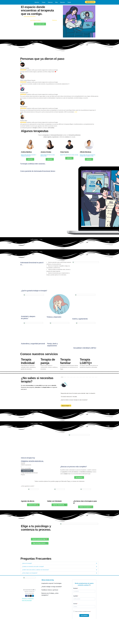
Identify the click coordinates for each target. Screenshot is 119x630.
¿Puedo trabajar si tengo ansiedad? (51, 588)
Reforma (54, 20)
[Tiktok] (28, 597)
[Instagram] (31, 597)
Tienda (69, 2)
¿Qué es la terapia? (27, 565)
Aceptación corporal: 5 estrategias (51, 585)
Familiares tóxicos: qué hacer (49, 591)
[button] (59, 565)
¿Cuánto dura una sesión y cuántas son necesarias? (35, 571)
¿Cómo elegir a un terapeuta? (29, 574)
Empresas (50, 2)
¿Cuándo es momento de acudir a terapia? (33, 568)
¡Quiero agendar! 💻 (27, 472)
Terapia (43, 2)
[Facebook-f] (26, 597)
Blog (56, 2)
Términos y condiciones (28, 600)
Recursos (62, 2)
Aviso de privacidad (27, 602)
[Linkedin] (33, 597)
